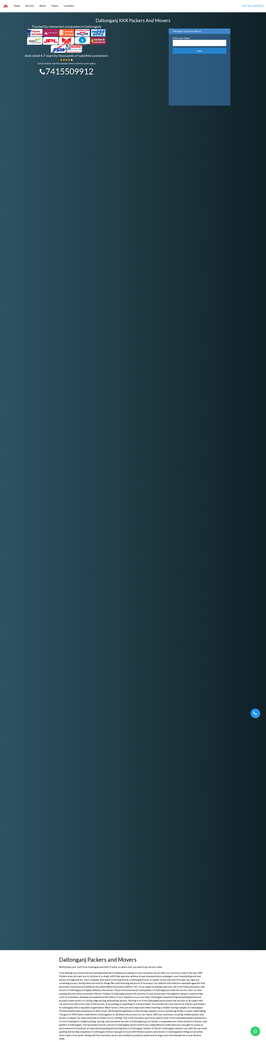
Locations (69, 5)
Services (29, 5)
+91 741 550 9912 (253, 6)
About (42, 5)
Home (17, 5)
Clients (54, 5)
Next (199, 51)
